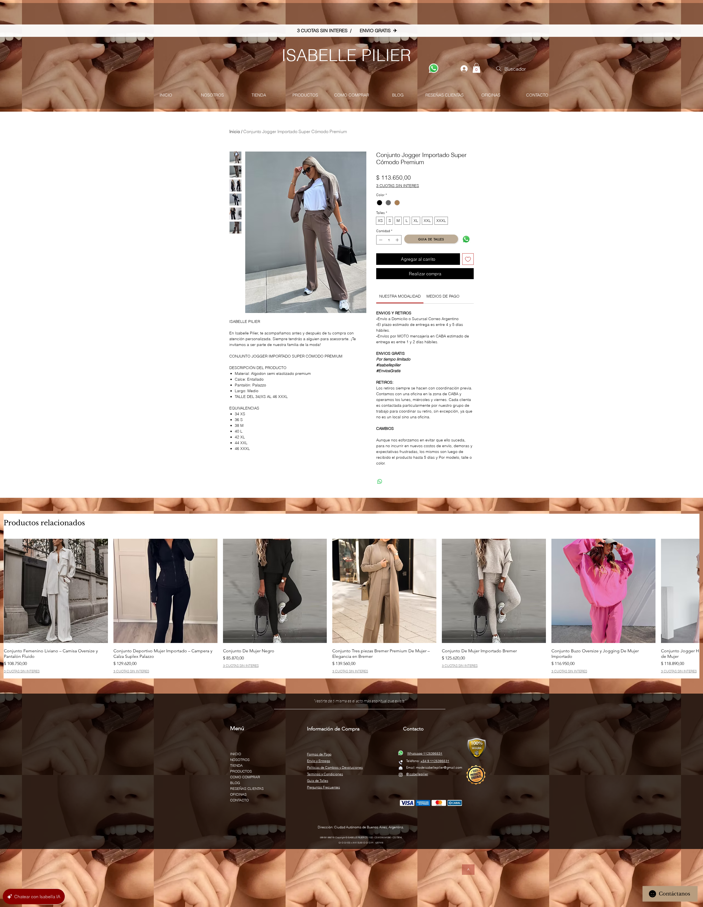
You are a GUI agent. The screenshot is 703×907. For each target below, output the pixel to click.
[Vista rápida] (56, 591)
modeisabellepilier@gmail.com (439, 767)
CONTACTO (239, 800)
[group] (351, 606)
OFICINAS (238, 794)
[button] (476, 68)
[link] (400, 296)
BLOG (235, 782)
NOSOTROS (240, 759)
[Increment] (398, 239)
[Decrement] (380, 239)
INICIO (235, 754)
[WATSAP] (434, 68)
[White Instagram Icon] (400, 774)
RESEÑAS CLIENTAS (247, 788)
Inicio (234, 131)
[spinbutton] (389, 239)
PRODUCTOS (241, 771)
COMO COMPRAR (245, 777)
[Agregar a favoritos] (468, 259)
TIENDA (236, 765)
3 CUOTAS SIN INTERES (397, 185)
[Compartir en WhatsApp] (379, 481)
